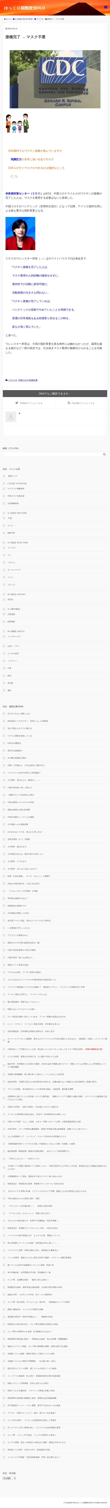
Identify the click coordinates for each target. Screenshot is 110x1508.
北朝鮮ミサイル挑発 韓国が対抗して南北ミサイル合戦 (31, 1354)
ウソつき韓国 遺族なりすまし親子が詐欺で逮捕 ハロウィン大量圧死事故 (39, 1258)
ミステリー (12, 661)
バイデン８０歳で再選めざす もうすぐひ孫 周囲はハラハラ (34, 1235)
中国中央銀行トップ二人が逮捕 (21, 817)
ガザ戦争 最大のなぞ (17, 847)
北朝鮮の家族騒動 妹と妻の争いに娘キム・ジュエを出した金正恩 (36, 1074)
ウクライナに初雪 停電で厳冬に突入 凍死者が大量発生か (33, 1250)
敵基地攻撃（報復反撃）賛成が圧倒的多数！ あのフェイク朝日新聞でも (38, 1151)
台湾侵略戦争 (13, 503)
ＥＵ (9, 555)
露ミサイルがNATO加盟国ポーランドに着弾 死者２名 (31, 1265)
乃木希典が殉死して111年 (18, 913)
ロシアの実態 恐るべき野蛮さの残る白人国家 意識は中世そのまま (37, 1442)
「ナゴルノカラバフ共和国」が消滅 (23, 891)
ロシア (10, 525)
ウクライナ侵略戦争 (16, 489)
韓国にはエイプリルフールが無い (22, 1009)
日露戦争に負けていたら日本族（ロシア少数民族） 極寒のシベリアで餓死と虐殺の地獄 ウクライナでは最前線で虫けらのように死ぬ (57, 1097)
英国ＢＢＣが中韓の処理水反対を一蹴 (23, 943)
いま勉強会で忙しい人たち (19, 928)
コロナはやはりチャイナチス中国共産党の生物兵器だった (32, 980)
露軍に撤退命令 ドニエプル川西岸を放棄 (25, 1309)
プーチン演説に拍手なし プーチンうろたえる (27, 994)
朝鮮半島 (11, 533)
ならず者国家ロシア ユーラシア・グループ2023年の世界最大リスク (37, 1136)
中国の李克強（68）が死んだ (20, 787)
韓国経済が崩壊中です (17, 906)
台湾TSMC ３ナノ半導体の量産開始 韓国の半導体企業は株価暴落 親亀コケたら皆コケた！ (48, 1129)
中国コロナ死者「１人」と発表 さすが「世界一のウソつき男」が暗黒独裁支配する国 (44, 1122)
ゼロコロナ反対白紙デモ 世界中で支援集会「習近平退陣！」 (34, 1221)
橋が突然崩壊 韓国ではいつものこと (23, 1002)
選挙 (9, 690)
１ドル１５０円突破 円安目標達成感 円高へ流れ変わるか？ (34, 1457)
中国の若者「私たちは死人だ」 (21, 957)
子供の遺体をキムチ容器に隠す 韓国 (23, 1198)
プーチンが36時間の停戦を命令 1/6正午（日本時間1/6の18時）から (37, 1114)
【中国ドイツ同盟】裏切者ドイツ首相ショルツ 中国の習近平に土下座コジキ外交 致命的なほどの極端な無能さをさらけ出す (57, 1167)
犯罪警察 (11, 622)
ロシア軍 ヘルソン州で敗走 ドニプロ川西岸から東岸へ (32, 1435)
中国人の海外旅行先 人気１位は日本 (23, 884)
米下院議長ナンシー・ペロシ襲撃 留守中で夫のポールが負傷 (34, 1405)
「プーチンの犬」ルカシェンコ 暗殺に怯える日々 (29, 1213)
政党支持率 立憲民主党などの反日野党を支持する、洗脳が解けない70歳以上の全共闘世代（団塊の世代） (53, 1082)
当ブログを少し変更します (19, 714)
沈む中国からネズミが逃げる (20, 728)
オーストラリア (14, 570)
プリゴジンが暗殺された (18, 935)
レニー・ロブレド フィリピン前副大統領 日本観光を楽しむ (34, 1024)
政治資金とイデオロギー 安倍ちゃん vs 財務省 (28, 721)
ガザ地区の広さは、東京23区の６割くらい (25, 854)
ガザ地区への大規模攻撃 (18, 824)
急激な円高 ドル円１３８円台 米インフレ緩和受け (30, 1294)
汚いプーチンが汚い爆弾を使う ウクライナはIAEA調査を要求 (34, 1427)
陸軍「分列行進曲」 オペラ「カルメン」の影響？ (29, 876)
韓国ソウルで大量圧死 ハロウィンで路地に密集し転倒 (31, 1391)
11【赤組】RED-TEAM (17, 513)
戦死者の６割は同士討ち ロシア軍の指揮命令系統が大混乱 (33, 1324)
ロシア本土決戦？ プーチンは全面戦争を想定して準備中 (33, 1420)
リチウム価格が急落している (20, 736)
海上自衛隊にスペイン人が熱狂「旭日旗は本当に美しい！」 (33, 1243)
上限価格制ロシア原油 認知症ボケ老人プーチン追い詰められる (35, 1176)
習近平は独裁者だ (15, 751)
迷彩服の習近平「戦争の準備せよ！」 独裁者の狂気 (30, 1317)
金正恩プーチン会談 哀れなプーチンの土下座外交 (29, 921)
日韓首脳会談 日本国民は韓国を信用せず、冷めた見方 (31, 1031)
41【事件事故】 (14, 609)
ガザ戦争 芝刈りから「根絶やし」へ (23, 780)
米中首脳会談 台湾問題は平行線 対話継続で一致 (29, 1272)
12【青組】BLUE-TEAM (18, 543)
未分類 (10, 683)
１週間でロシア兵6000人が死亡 (21, 795)
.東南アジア (12, 476)
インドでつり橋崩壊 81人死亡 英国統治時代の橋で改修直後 (34, 1376)
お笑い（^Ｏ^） (14, 646)
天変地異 (11, 614)
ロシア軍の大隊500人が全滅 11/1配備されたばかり (30, 1331)
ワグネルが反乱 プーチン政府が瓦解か (24, 972)
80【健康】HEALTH (16, 631)
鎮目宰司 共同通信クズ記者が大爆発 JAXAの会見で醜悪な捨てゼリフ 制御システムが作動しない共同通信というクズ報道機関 (57, 1065)
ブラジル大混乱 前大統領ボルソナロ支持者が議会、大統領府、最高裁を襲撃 (40, 1089)
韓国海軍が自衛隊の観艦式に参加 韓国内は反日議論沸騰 (32, 1398)
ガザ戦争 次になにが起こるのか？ (23, 869)
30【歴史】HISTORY (16, 594)
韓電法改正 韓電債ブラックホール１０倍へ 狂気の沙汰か (33, 1228)
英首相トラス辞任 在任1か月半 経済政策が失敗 (29, 1450)
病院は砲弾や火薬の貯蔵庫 (19, 810)
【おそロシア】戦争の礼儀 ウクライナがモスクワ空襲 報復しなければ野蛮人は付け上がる (47, 1191)
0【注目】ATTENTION (17, 483)
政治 (9, 676)
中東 (9, 668)
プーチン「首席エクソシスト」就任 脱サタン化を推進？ (32, 1413)
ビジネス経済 (13, 653)
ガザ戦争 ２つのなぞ (17, 861)
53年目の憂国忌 (14, 743)
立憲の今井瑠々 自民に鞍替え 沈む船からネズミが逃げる (33, 1107)
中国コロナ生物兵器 (28, 380)
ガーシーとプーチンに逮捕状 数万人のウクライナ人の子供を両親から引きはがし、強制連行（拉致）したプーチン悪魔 (57, 1040)
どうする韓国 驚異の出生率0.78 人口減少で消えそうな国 (33, 1056)
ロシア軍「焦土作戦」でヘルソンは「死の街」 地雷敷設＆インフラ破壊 (38, 1302)
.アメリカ (12, 380)
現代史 (10, 599)
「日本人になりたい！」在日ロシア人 (23, 1159)
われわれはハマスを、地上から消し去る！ (25, 832)
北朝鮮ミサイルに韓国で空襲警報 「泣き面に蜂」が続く (32, 1361)
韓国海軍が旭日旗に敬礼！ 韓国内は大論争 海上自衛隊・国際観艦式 (38, 1339)
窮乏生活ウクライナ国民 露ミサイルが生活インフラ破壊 (33, 1368)
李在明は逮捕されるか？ (18, 898)
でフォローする (31, 403)
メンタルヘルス (14, 636)
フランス (11, 585)
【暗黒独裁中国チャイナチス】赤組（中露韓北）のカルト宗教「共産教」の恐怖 (41, 1144)
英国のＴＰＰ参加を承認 (18, 965)
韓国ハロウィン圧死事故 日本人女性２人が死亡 (28, 1383)
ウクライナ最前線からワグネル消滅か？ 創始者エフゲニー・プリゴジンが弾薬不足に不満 (46, 987)
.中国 (10, 518)
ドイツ (10, 577)
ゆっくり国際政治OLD (24, 8)
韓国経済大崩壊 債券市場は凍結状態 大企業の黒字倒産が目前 (35, 1287)
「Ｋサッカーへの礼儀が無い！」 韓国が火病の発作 (30, 1206)
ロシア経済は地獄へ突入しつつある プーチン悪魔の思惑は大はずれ (37, 1017)
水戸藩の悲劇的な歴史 (17, 758)
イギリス (11, 562)
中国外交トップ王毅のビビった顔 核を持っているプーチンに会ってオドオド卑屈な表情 (55, 1049)
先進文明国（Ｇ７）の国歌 (19, 839)
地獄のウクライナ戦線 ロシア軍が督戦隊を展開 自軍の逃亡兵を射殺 (38, 1346)
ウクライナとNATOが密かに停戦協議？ (24, 773)
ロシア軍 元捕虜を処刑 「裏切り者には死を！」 (29, 1280)
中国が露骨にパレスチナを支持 (21, 802)
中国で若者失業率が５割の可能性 (22, 950)
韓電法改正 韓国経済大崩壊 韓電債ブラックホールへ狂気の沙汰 (36, 1184)
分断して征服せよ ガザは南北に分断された (26, 765)
